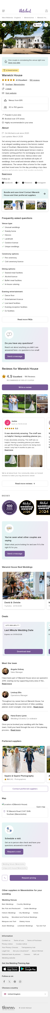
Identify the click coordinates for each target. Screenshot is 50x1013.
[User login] (46, 10)
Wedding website (8, 958)
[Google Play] (28, 971)
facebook (8, 183)
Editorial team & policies (11, 954)
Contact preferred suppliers (25, 789)
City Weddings (24, 913)
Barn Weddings (7, 904)
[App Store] (10, 971)
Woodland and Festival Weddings (24, 917)
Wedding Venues (9, 900)
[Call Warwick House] (5, 878)
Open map (40, 807)
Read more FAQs (25, 319)
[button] (25, 200)
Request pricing (29, 878)
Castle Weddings (30, 908)
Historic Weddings (9, 913)
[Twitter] (9, 981)
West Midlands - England (11, 18)
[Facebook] (4, 981)
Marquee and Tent (9, 921)
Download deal (23, 651)
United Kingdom (14, 994)
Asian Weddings (8, 926)
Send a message (14, 356)
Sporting (5, 917)
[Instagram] (20, 981)
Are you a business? (21, 951)
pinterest (28, 183)
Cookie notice (21, 944)
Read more (7, 174)
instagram (42, 183)
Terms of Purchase (34, 940)
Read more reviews (23, 483)
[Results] (4, 25)
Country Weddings (24, 904)
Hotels (35, 913)
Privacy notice (7, 944)
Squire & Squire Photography (19, 776)
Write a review (25, 387)
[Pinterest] (15, 981)
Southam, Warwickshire (15, 84)
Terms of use (19, 940)
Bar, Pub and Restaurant (11, 908)
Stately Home (24, 921)
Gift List (36, 954)
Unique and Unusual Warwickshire (15, 868)
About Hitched (37, 951)
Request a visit (14, 851)
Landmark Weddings (25, 926)
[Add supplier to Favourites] (46, 25)
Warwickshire (29, 18)
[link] (24, 590)
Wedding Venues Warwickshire (14, 864)
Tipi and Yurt (41, 926)
